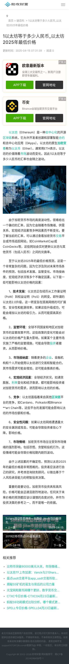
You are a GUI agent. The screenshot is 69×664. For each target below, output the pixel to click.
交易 (59, 236)
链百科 (20, 20)
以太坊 (13, 132)
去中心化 (51, 132)
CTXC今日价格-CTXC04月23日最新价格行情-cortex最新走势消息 (33, 596)
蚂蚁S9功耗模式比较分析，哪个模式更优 (33, 602)
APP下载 (19, 85)
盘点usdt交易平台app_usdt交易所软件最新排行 (33, 578)
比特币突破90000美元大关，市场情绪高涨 (33, 566)
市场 (23, 153)
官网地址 (49, 85)
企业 (49, 357)
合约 (62, 138)
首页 (10, 20)
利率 (14, 382)
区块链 (7, 138)
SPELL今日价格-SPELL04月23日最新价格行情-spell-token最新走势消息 (33, 608)
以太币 (16, 148)
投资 (53, 343)
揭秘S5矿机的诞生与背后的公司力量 (31, 584)
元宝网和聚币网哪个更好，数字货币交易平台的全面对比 (33, 590)
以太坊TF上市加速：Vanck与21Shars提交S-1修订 (33, 572)
